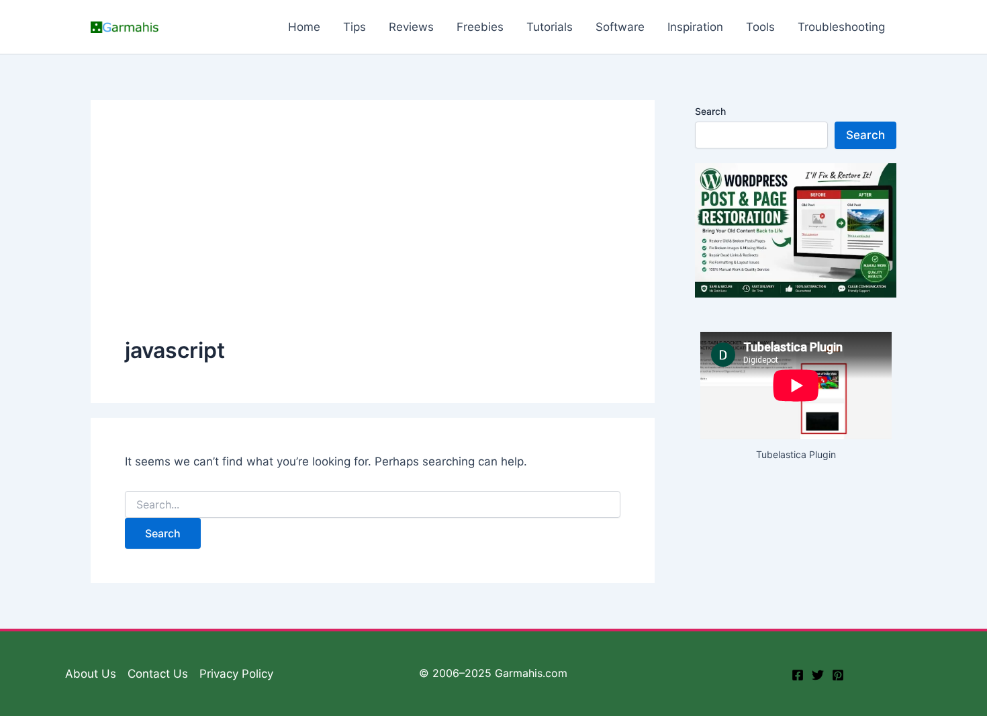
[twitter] (818, 675)
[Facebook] (798, 675)
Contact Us (158, 673)
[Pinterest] (838, 675)
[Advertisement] (372, 235)
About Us (90, 673)
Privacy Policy (236, 673)
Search (710, 111)
